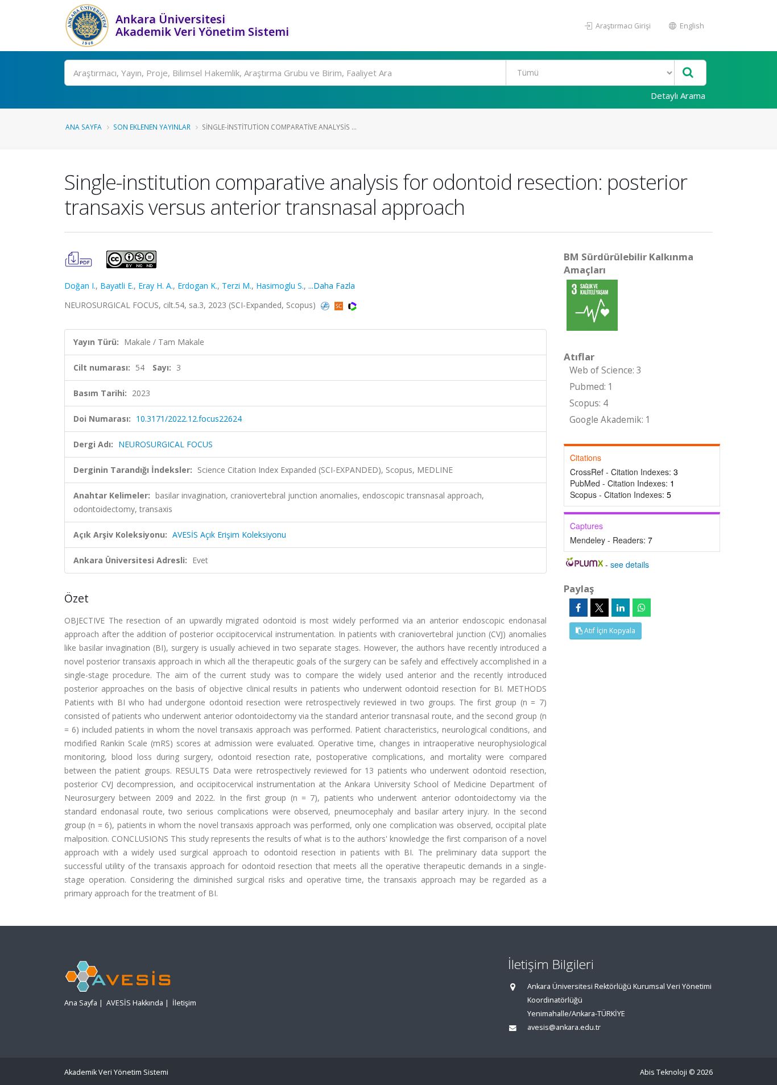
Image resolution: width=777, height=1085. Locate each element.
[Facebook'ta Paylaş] (578, 607)
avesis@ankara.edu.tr (564, 1027)
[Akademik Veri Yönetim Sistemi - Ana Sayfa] (88, 25)
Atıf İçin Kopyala (608, 630)
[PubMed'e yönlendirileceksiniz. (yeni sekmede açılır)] (326, 305)
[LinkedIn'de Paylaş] (620, 607)
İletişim (184, 1003)
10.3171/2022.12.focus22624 (189, 418)
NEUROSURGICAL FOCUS (165, 444)
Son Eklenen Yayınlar (152, 126)
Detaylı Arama (678, 95)
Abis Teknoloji (663, 1072)
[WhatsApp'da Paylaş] (642, 607)
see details (629, 564)
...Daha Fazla (331, 285)
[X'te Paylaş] (599, 607)
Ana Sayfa (83, 126)
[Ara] (688, 73)
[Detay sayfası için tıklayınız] (592, 304)
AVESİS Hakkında (134, 1003)
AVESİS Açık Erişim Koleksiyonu (229, 534)
